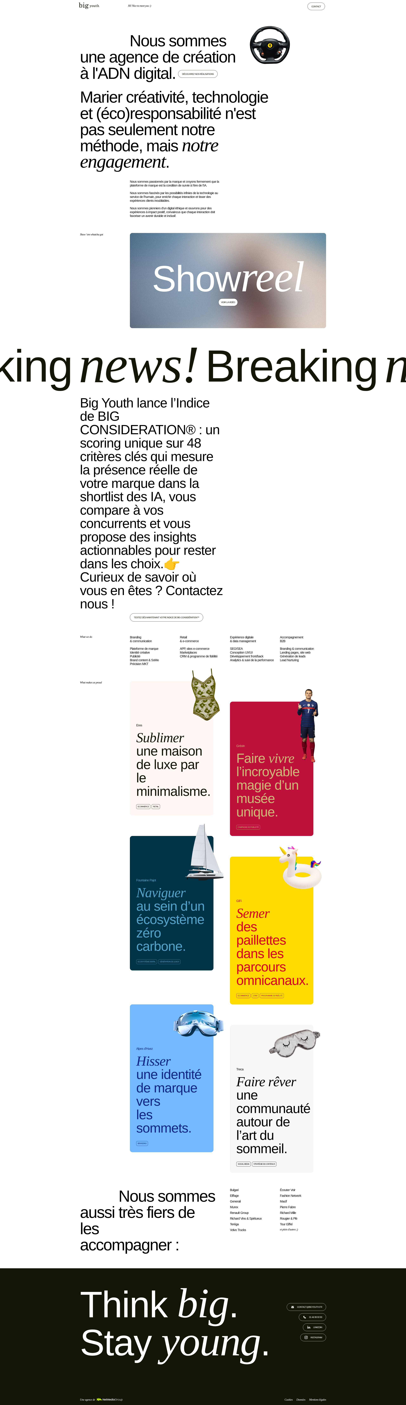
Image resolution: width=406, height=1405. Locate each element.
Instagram (316, 1337)
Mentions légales (317, 1399)
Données (300, 1399)
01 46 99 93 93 (315, 1317)
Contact (316, 6)
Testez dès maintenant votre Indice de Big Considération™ (166, 617)
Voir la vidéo (228, 302)
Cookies (289, 1399)
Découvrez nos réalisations (198, 74)
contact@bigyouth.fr (309, 1307)
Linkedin (317, 1327)
